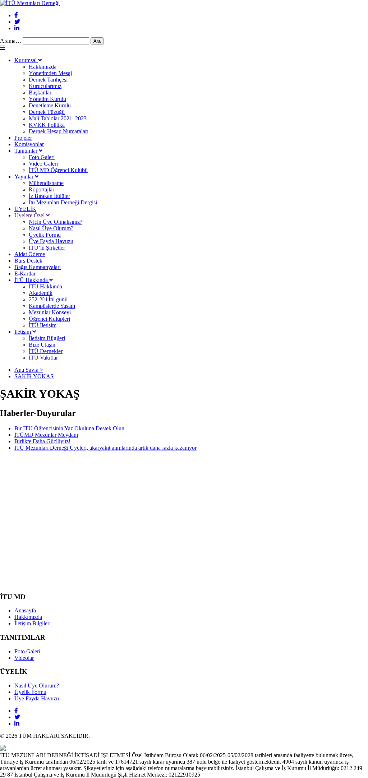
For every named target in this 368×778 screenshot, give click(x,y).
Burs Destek (28, 261)
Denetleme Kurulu (50, 105)
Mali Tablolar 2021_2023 (58, 118)
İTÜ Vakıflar (43, 358)
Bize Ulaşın (42, 345)
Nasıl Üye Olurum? (51, 228)
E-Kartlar (25, 273)
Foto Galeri (42, 157)
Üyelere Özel (30, 215)
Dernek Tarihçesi (48, 80)
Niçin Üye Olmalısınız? (55, 222)
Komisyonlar (29, 144)
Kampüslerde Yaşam (52, 306)
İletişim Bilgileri (47, 338)
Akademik (40, 293)
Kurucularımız (45, 86)
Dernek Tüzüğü (47, 112)
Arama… (10, 41)
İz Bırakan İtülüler (49, 196)
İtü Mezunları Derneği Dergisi (63, 202)
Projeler (23, 138)
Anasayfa (25, 610)
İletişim (23, 332)
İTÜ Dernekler (46, 351)
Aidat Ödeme (29, 254)
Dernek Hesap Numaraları (58, 131)
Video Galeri (43, 164)
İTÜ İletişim (42, 325)
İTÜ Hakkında (31, 280)
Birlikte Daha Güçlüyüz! (42, 441)
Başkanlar (40, 92)
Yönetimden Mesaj (50, 73)
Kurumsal (26, 60)
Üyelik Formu (45, 235)
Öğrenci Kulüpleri (49, 319)
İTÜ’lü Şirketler (47, 248)
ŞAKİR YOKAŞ (34, 376)
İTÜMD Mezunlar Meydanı (46, 435)
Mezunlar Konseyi (50, 312)
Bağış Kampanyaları (37, 267)
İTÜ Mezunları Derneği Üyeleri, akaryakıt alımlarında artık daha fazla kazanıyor (105, 448)
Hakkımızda (42, 67)
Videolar (24, 658)
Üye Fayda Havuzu (51, 241)
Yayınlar (24, 176)
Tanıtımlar (26, 151)
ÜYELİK (25, 209)
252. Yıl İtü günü (48, 299)
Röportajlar (41, 189)
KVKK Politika (47, 125)
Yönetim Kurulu (47, 99)
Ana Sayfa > (28, 370)
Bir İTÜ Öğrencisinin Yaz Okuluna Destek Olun (69, 428)
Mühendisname (46, 183)
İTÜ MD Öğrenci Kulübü (58, 170)
